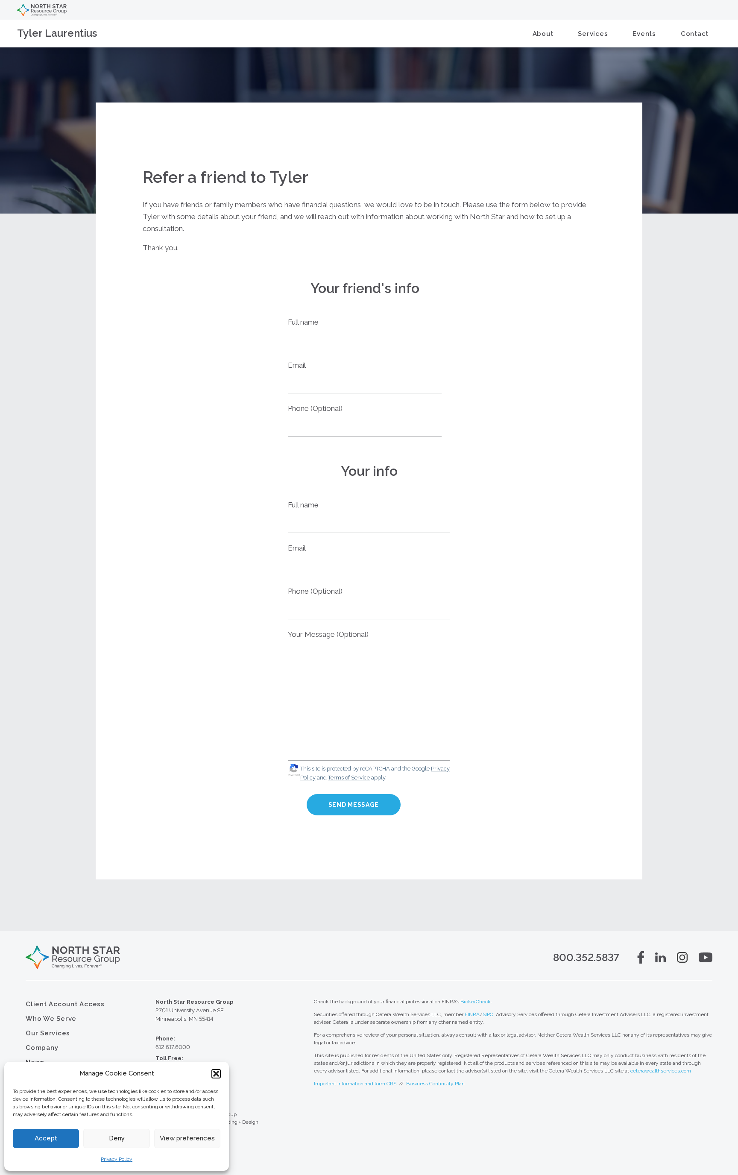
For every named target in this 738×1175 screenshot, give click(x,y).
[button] (216, 1074)
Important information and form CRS (355, 1084)
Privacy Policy (116, 1159)
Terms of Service (349, 777)
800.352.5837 (586, 957)
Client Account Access (65, 1004)
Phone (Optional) (315, 408)
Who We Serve (51, 1019)
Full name (303, 322)
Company (42, 1048)
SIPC (488, 1014)
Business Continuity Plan (435, 1084)
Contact (695, 34)
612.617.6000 (172, 1047)
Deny (117, 1138)
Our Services (48, 1033)
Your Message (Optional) (328, 634)
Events (644, 34)
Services (593, 34)
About (543, 34)
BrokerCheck (475, 1002)
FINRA (472, 1014)
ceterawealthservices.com (660, 1071)
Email (297, 365)
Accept (46, 1138)
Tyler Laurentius (57, 33)
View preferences (187, 1138)
